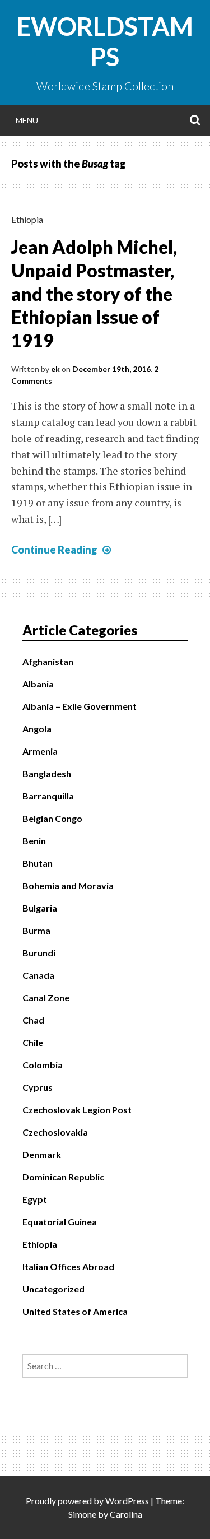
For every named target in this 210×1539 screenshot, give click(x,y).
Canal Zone (45, 997)
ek (55, 369)
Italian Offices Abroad (68, 1266)
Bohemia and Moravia (68, 885)
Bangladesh (46, 773)
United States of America (75, 1311)
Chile (32, 1042)
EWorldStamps (105, 41)
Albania (38, 683)
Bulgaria (39, 908)
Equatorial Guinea (59, 1221)
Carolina (126, 1514)
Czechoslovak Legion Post (77, 1109)
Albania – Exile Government (79, 706)
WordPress (127, 1500)
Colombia (42, 1064)
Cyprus (37, 1087)
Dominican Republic (63, 1176)
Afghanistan (47, 661)
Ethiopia (27, 219)
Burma (36, 930)
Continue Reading (62, 549)
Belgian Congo (52, 818)
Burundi (38, 952)
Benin (34, 840)
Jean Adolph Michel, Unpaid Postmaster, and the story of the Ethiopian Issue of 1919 (94, 293)
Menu (27, 120)
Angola (37, 728)
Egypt (34, 1199)
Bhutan (37, 863)
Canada (38, 975)
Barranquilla (48, 796)
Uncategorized (53, 1289)
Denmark (41, 1154)
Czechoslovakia (55, 1132)
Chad (33, 1020)
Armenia (40, 751)
